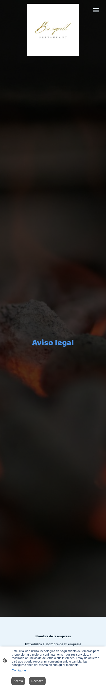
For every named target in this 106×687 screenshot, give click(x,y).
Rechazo (37, 681)
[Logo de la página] (53, 30)
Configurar (19, 670)
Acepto (18, 681)
